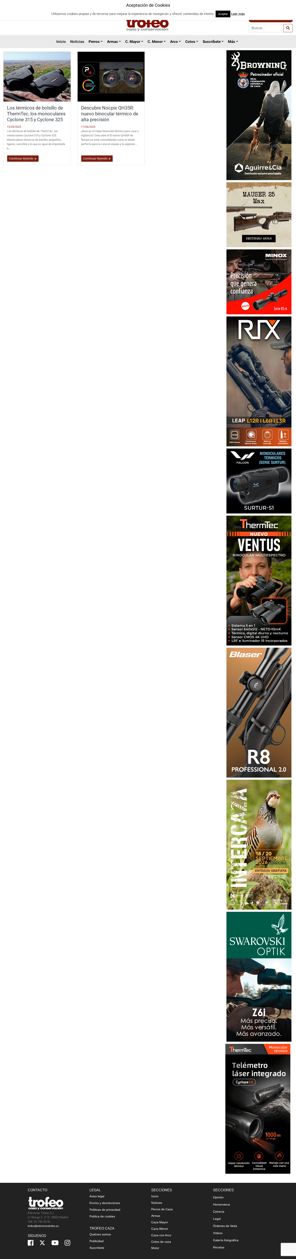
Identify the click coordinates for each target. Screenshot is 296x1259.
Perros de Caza (162, 1209)
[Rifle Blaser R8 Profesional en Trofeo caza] (258, 712)
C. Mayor (132, 41)
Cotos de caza (161, 1241)
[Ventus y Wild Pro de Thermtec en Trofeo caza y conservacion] (258, 580)
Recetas (218, 1247)
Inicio (61, 41)
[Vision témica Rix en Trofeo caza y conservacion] (258, 381)
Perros (94, 41)
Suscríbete (212, 41)
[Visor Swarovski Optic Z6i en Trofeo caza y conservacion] (258, 976)
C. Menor (155, 41)
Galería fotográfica (226, 1240)
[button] (102, 41)
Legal (217, 1218)
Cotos (190, 41)
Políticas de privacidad (104, 1209)
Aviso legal (96, 1196)
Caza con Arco (161, 1235)
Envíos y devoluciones (104, 1203)
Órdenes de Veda (225, 1226)
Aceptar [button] (223, 14)
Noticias (77, 41)
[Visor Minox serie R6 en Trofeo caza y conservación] (258, 281)
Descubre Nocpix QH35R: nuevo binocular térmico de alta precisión (109, 113)
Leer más (238, 14)
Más (231, 41)
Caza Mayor (159, 1222)
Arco (174, 41)
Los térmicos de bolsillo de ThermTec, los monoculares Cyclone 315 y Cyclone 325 (36, 113)
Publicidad (96, 1241)
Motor (155, 1248)
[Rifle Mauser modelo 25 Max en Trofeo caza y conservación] (258, 214)
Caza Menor (159, 1228)
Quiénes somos (100, 1234)
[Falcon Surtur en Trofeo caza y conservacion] (258, 480)
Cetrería (218, 1211)
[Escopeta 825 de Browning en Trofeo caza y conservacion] (258, 114)
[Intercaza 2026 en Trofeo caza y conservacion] (258, 844)
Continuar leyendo (21, 158)
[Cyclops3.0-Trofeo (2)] (257, 1108)
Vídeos (218, 1233)
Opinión (218, 1197)
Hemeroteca (221, 1204)
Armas (112, 41)
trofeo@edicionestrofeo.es (43, 1226)
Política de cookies (102, 1216)
